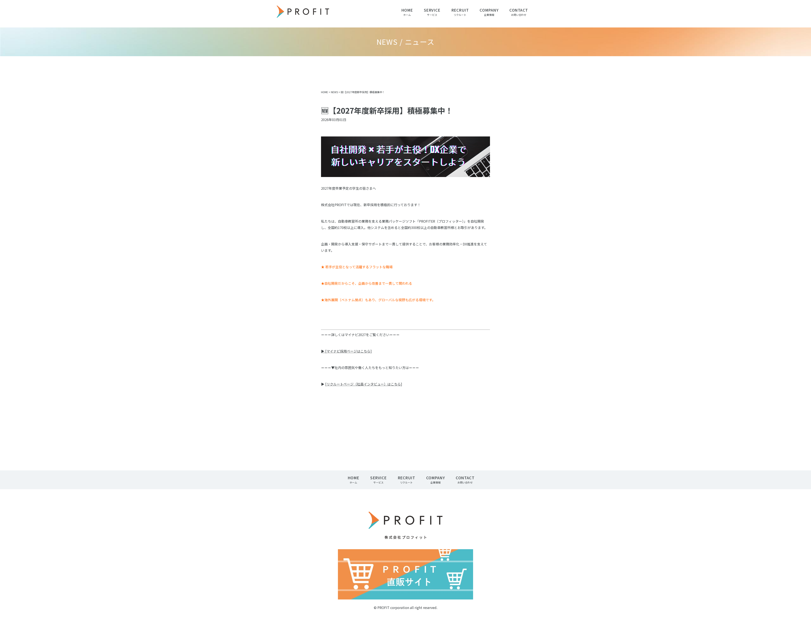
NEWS (334, 92)
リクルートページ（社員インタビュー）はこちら (364, 384)
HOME (324, 92)
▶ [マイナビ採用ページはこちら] (346, 351)
